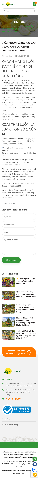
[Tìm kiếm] (33, 10)
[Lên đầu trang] (35, 454)
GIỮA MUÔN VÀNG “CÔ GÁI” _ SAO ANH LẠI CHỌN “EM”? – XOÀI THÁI (19, 46)
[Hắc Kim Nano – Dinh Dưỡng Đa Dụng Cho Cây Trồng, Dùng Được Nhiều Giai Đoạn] (8, 321)
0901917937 (13, 399)
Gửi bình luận (11, 260)
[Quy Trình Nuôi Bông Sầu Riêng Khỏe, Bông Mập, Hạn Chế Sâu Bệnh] (8, 295)
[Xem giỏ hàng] (34, 4)
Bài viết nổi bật (10, 273)
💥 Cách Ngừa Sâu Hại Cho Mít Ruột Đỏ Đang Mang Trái (25, 281)
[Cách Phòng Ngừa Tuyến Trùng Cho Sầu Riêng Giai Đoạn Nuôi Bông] (8, 308)
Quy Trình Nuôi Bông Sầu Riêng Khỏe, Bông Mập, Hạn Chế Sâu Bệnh (26, 294)
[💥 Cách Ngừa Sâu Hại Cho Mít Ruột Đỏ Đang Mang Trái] (8, 282)
